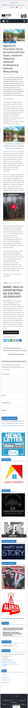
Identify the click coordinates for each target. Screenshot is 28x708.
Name (4, 395)
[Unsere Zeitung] (14, 14)
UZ (13, 74)
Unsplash (20, 148)
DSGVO (3, 666)
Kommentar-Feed (6, 680)
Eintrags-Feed (5, 677)
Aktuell (5, 42)
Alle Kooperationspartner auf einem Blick (13, 618)
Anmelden (4, 674)
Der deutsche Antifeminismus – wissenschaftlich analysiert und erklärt (15, 349)
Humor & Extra (12, 42)
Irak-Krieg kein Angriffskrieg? (15, 354)
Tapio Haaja (11, 148)
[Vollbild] (24, 536)
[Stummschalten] (22, 536)
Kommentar (6, 374)
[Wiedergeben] (3, 536)
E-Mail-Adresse (6, 403)
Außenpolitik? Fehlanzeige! (14, 5)
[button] (14, 528)
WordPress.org (5, 682)
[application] (14, 528)
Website (4, 410)
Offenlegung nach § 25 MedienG (10, 664)
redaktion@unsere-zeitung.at (9, 662)
